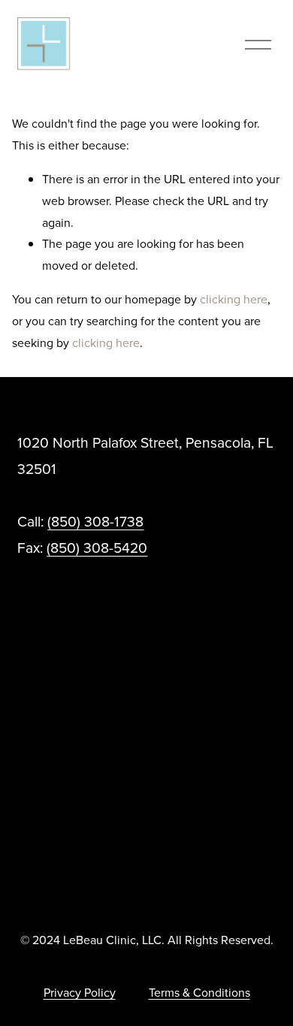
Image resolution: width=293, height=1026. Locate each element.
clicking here (233, 299)
